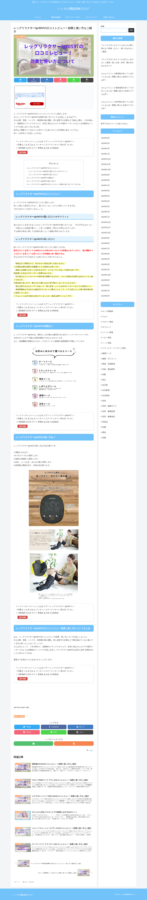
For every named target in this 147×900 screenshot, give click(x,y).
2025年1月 (105, 217)
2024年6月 (105, 254)
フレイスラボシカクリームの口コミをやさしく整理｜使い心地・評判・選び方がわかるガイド (117, 62)
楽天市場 (22, 152)
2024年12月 (106, 222)
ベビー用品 (106, 338)
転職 (104, 427)
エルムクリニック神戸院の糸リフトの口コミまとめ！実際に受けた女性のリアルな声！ (117, 105)
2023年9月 (105, 280)
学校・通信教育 (108, 369)
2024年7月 (105, 249)
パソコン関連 (107, 332)
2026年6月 (105, 138)
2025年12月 (106, 159)
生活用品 (106, 395)
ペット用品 (106, 343)
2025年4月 (105, 201)
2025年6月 (105, 191)
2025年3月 (105, 206)
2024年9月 (105, 238)
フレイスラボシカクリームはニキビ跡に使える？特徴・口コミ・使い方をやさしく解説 (117, 48)
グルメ (105, 317)
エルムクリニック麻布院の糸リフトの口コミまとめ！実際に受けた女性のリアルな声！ (117, 77)
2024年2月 (105, 270)
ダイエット (106, 327)
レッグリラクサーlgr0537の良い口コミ (44, 174)
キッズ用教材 (107, 311)
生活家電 (106, 390)
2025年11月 (105, 164)
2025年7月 (105, 185)
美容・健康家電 (20, 716)
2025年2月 (105, 212)
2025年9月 (105, 175)
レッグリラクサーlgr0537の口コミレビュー (43, 168)
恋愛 (104, 374)
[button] (87, 80)
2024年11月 (105, 227)
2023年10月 (106, 275)
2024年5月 (105, 259)
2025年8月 (105, 180)
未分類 (105, 385)
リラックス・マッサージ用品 (114, 348)
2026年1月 (105, 154)
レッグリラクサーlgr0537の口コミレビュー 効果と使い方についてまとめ (54, 184)
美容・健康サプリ (109, 406)
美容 (104, 401)
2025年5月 (105, 196)
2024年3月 (105, 264)
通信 (104, 432)
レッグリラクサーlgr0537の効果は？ (41, 178)
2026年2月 (105, 148)
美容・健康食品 (108, 417)
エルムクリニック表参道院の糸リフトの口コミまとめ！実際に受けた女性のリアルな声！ (117, 91)
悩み (104, 380)
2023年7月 (105, 291)
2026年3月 (105, 143)
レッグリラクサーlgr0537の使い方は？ (42, 181)
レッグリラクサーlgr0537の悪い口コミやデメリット (49, 171)
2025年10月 (106, 170)
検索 (102, 26)
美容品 (105, 422)
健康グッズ (106, 353)
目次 (51, 163)
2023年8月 (105, 285)
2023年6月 (105, 296)
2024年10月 (106, 233)
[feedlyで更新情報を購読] (33, 743)
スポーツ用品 (107, 322)
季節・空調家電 (108, 364)
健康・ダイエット (109, 359)
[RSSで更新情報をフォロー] (74, 743)
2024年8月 (105, 243)
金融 (104, 438)
